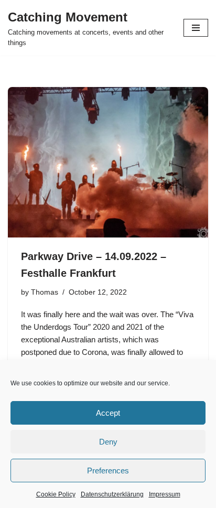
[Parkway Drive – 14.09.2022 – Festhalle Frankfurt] (108, 162)
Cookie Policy (55, 494)
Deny (108, 441)
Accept (108, 412)
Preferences (108, 470)
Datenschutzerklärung (112, 494)
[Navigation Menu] (195, 28)
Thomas (44, 292)
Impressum (164, 494)
